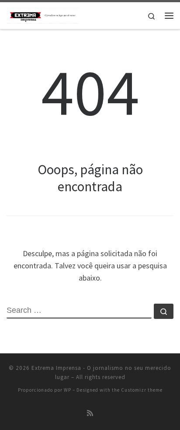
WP (67, 390)
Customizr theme (142, 390)
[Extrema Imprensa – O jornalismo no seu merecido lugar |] (43, 14)
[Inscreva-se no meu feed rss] (90, 413)
